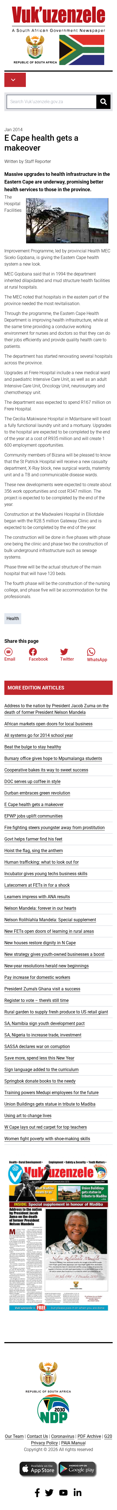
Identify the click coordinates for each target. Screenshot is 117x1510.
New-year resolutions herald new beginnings (46, 965)
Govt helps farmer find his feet (33, 839)
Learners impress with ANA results (37, 896)
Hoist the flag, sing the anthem (33, 850)
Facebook (38, 659)
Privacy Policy (44, 1443)
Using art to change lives (27, 1115)
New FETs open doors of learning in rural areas (49, 931)
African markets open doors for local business (48, 723)
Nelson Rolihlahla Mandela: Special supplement (50, 919)
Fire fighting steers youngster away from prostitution (54, 827)
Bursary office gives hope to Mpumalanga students (53, 758)
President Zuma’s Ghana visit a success (42, 988)
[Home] (58, 36)
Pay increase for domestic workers (37, 977)
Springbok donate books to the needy (40, 1081)
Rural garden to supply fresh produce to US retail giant (56, 1012)
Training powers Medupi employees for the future (51, 1092)
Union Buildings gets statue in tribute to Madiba (50, 1104)
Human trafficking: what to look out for (41, 862)
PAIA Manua (73, 1443)
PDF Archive (89, 1436)
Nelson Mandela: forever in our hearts (40, 908)
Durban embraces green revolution (37, 793)
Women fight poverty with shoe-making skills (47, 1138)
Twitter (67, 659)
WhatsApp (97, 659)
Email (9, 659)
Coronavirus (62, 1436)
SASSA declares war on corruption (37, 1046)
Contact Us (37, 1436)
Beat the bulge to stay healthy (32, 747)
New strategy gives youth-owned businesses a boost (54, 954)
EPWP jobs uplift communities (33, 816)
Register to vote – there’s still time (36, 1000)
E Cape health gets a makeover (33, 804)
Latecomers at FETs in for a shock (37, 885)
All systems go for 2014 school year (38, 735)
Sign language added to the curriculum (41, 1069)
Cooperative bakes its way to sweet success (46, 770)
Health (13, 618)
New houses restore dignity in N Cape (40, 942)
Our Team (14, 1436)
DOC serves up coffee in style (32, 781)
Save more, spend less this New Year (39, 1058)
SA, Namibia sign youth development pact (44, 1023)
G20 (108, 1436)
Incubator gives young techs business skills (45, 873)
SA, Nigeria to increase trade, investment (42, 1035)
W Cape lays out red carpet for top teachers (45, 1127)
